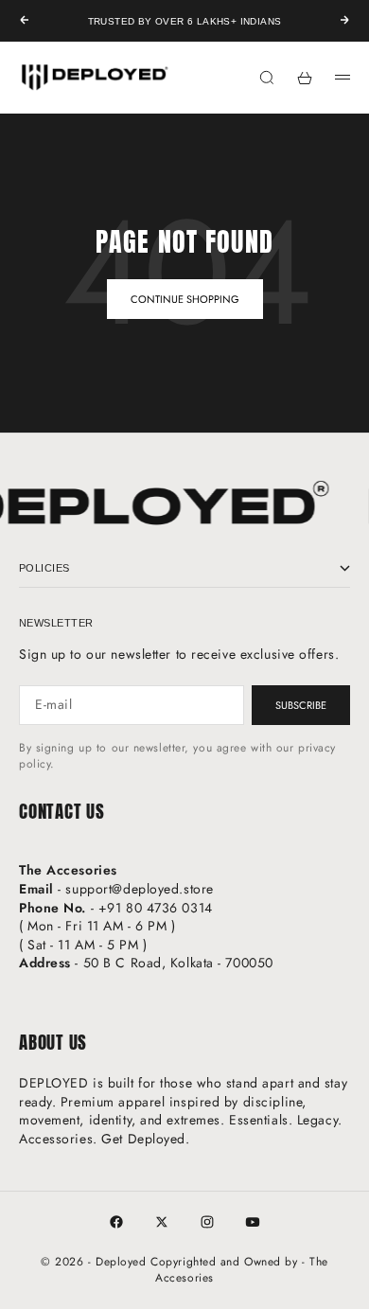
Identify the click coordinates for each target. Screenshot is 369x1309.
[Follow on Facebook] (116, 1221)
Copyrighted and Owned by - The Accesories (239, 1269)
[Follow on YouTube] (252, 1221)
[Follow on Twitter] (161, 1221)
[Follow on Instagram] (207, 1221)
